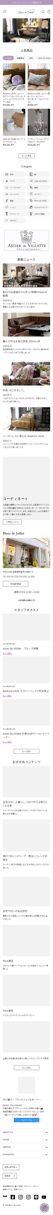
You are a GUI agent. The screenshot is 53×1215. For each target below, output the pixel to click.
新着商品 (20, 58)
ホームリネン (15, 194)
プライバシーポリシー (32, 1186)
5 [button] (32, 39)
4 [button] (29, 39)
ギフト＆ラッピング (40, 207)
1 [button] (20, 39)
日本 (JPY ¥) (9, 1167)
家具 (31, 58)
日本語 (7, 1176)
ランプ (12, 181)
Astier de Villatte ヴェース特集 (20, 648)
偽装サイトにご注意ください (13, 1189)
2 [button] (23, 39)
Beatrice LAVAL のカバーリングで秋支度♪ (26, 691)
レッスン (13, 207)
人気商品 (8, 58)
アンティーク (14, 214)
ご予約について (12, 521)
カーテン (37, 194)
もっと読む (7, 653)
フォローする (26, 1120)
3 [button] (26, 39)
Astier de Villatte (44, 58)
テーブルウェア (15, 187)
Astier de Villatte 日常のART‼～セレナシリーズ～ (26, 735)
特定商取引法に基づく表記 (13, 1186)
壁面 (11, 200)
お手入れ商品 (39, 214)
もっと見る (27, 156)
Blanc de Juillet (40, 200)
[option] (26, 30)
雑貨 (36, 187)
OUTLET (13, 220)
